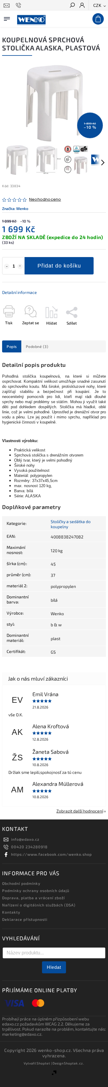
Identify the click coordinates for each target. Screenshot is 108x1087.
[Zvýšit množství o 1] (20, 266)
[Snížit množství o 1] (6, 266)
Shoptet (43, 1063)
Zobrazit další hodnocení (79, 810)
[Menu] (6, 17)
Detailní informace (19, 292)
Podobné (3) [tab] (37, 346)
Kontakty (11, 912)
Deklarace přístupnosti (24, 919)
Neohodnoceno (45, 200)
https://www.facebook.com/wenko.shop (51, 854)
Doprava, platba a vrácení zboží (33, 897)
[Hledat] (72, 5)
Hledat (54, 967)
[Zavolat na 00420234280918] (19, 5)
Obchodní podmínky (21, 883)
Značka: (15, 208)
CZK (97, 5)
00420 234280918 (29, 846)
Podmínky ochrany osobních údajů (35, 890)
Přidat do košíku (59, 266)
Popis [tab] (12, 346)
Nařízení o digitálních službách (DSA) (39, 905)
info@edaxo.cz (25, 839)
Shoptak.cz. (74, 1063)
